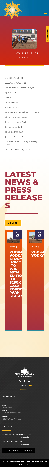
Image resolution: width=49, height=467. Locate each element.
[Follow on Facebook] (24, 381)
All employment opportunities (18, 450)
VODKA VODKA (38, 254)
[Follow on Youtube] (29, 381)
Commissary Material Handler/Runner (17, 434)
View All (13, 223)
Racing (13, 247)
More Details (24, 437)
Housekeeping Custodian (12, 441)
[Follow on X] (20, 381)
